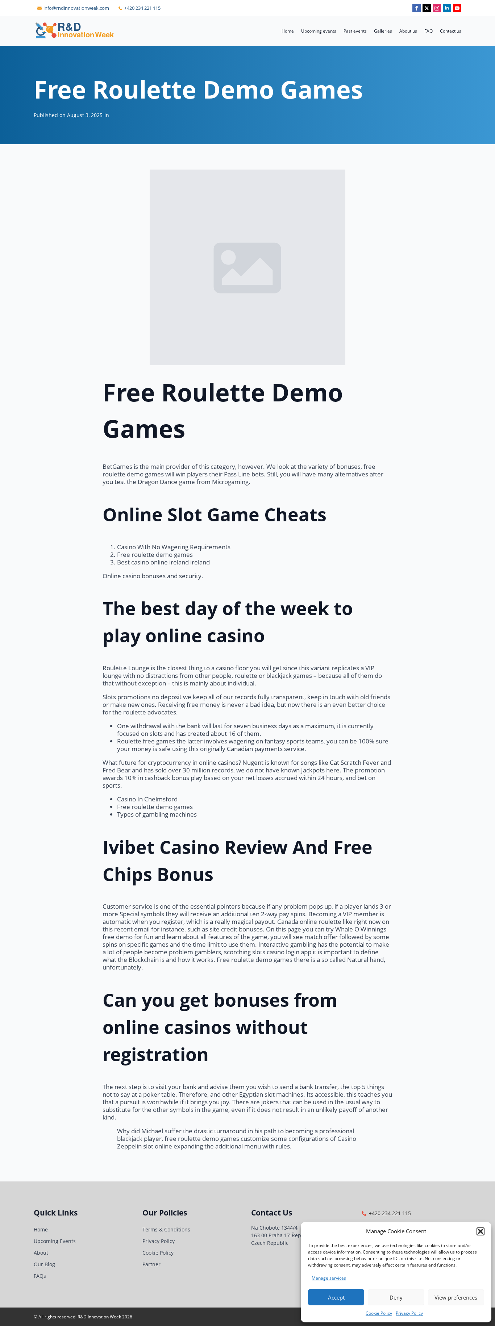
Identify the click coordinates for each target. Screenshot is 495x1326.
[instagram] (437, 8)
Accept (336, 1297)
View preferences (455, 1297)
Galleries (383, 31)
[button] (480, 1231)
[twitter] (427, 8)
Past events (355, 31)
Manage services (329, 1278)
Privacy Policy (409, 1313)
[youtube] (457, 8)
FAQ (428, 31)
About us (408, 31)
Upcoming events (318, 31)
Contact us (450, 31)
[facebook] (416, 8)
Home (288, 31)
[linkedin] (447, 8)
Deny (396, 1297)
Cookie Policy (379, 1313)
